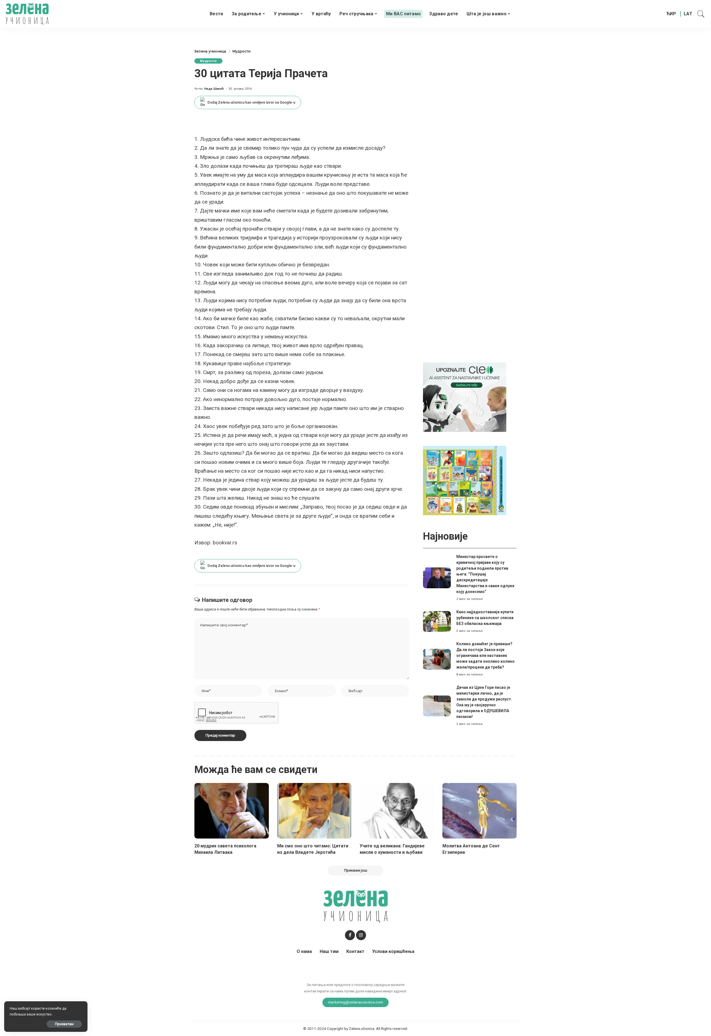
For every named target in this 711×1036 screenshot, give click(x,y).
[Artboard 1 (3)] (464, 397)
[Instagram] (361, 935)
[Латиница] (688, 14)
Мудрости (208, 61)
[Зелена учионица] (27, 14)
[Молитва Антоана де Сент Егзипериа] (479, 811)
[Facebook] (350, 935)
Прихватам (64, 1024)
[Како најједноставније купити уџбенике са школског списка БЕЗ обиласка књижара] (437, 621)
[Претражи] (701, 14)
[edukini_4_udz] (464, 480)
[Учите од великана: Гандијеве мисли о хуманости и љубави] (397, 811)
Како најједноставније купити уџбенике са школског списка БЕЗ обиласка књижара (485, 618)
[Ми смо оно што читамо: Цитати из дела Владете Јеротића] (314, 811)
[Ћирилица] (671, 14)
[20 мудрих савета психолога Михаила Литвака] (231, 811)
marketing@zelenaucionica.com (355, 1002)
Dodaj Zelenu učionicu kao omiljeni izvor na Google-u (251, 102)
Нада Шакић (214, 88)
